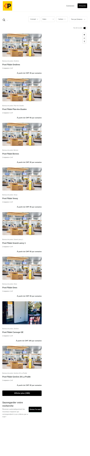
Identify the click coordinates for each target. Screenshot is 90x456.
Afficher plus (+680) (22, 393)
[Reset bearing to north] (84, 41)
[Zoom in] (84, 34)
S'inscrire (82, 6)
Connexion (70, 6)
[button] (34, 19)
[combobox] (78, 19)
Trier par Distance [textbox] (76, 19)
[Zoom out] (84, 38)
